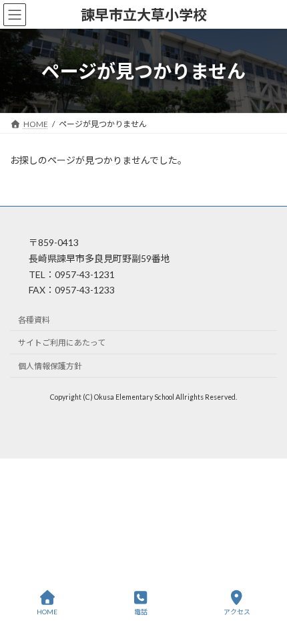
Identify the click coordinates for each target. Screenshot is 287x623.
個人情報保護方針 (50, 366)
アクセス (237, 612)
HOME (47, 612)
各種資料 (34, 320)
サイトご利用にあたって (61, 343)
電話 (141, 612)
